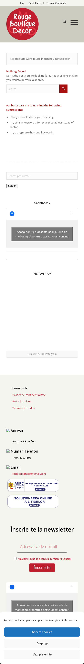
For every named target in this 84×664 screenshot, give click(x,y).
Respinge (42, 643)
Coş (22, 2)
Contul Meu (35, 2)
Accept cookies (42, 632)
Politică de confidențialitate (29, 395)
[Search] (62, 22)
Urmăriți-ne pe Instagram (42, 354)
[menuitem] (22, 3)
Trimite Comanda (56, 2)
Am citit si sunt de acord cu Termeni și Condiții (44, 559)
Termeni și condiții (23, 408)
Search (12, 185)
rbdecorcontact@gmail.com (29, 474)
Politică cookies (21, 401)
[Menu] (72, 22)
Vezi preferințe (42, 654)
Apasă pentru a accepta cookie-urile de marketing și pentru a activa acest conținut (42, 234)
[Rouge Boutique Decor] (34, 24)
